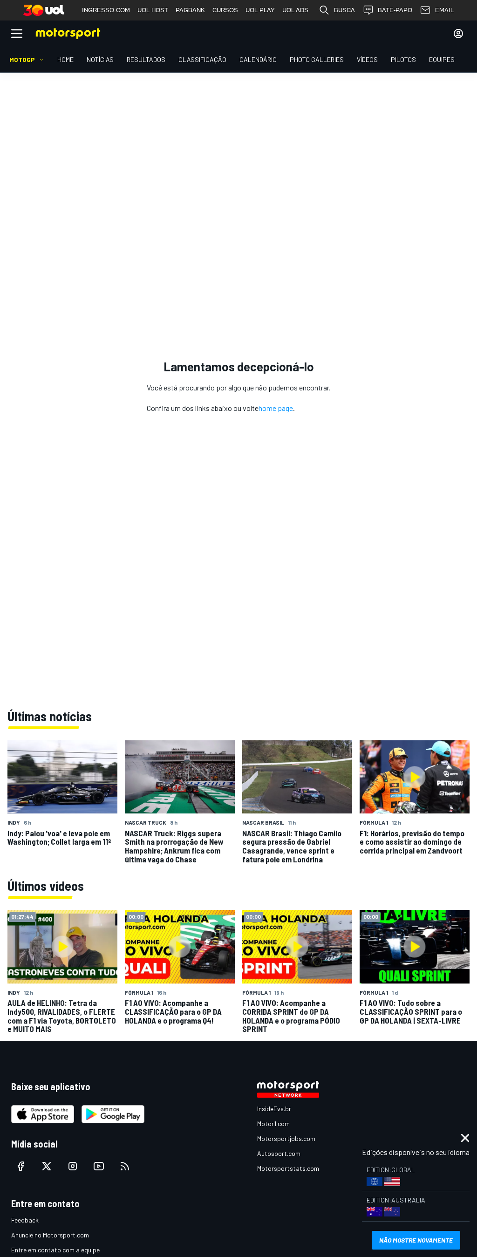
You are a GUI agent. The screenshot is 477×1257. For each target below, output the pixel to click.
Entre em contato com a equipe (55, 1250)
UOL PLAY (260, 10)
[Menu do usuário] (458, 33)
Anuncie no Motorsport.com (50, 1235)
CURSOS (225, 10)
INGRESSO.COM (106, 10)
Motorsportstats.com (288, 1168)
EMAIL (444, 10)
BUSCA (344, 10)
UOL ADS (295, 10)
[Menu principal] (16, 33)
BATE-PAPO (395, 10)
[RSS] (125, 1166)
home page (276, 407)
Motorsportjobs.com (286, 1138)
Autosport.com (278, 1153)
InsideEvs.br (274, 1109)
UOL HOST (152, 10)
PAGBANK (190, 10)
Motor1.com (273, 1123)
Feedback (25, 1220)
